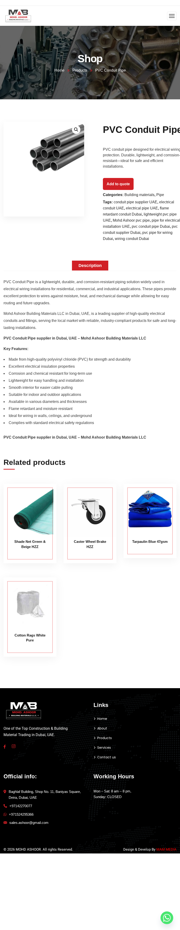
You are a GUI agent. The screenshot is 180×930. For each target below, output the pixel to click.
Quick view (44, 515)
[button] (76, 129)
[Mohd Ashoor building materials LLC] (18, 16)
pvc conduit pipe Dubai (151, 226)
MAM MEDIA (166, 849)
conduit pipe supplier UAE (135, 202)
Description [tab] (90, 265)
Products (79, 70)
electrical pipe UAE (142, 208)
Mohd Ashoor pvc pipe (131, 220)
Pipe (160, 195)
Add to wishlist (44, 505)
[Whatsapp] (167, 917)
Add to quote (118, 184)
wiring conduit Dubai (132, 239)
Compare (44, 494)
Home (59, 70)
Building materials (139, 195)
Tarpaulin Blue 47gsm (150, 542)
